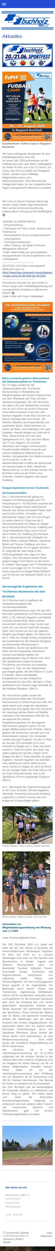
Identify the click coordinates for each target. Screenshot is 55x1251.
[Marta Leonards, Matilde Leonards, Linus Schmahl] (26, 883)
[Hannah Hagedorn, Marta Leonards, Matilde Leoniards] (27, 825)
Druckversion (13, 1232)
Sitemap (25, 1232)
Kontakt (6, 1242)
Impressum (8, 1239)
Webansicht (46, 1236)
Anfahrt (19, 1239)
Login (49, 1232)
